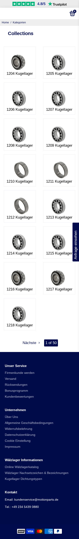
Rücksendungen (16, 384)
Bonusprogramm (16, 390)
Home (5, 22)
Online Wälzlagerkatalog (22, 467)
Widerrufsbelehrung (18, 428)
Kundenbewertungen (19, 396)
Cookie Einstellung (18, 440)
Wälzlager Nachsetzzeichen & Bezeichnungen (36, 473)
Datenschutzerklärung (20, 434)
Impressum (12, 446)
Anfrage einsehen (76, 242)
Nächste (30, 343)
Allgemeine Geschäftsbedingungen (29, 423)
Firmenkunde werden (19, 372)
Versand (10, 378)
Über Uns (11, 417)
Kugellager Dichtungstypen (23, 479)
